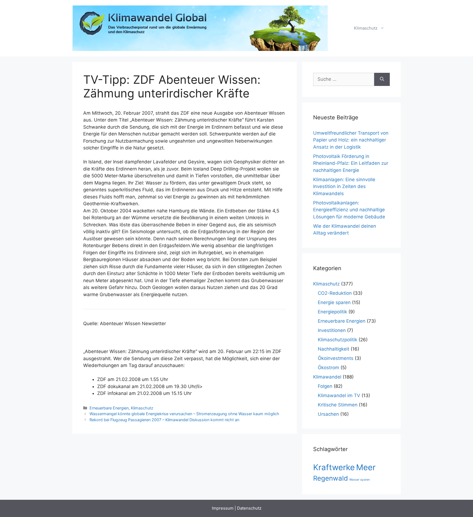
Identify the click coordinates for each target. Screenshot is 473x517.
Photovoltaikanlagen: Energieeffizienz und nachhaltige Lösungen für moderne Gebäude (349, 209)
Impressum (222, 508)
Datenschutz (249, 508)
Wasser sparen (359, 479)
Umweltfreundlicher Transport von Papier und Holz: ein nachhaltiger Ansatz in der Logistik (350, 140)
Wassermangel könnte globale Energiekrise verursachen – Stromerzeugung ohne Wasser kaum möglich (184, 413)
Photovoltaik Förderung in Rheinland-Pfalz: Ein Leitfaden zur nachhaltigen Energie (350, 163)
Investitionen (332, 330)
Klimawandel (327, 377)
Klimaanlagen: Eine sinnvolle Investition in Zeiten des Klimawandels (344, 186)
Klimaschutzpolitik (337, 339)
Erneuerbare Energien (109, 408)
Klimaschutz (365, 28)
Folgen (325, 386)
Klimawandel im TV (339, 395)
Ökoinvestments (335, 358)
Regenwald (330, 478)
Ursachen (328, 414)
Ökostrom (328, 367)
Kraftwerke (334, 467)
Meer (366, 467)
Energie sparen (334, 302)
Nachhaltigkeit (333, 349)
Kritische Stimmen (337, 405)
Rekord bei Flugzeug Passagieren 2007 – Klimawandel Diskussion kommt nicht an (164, 419)
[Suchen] (382, 79)
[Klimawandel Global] (200, 28)
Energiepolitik (332, 311)
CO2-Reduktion (335, 293)
